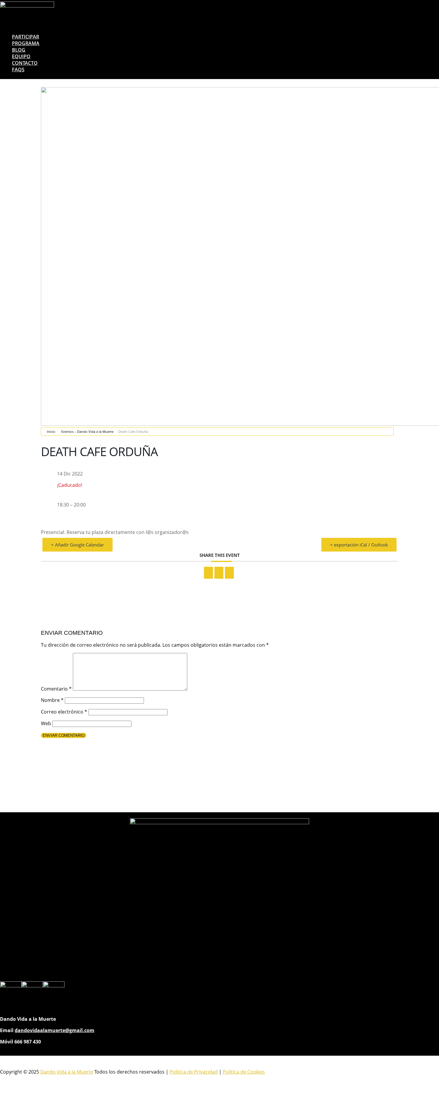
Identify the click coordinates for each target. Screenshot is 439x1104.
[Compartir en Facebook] (208, 573)
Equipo (21, 56)
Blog (18, 50)
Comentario (56, 688)
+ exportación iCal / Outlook (359, 545)
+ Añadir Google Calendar (77, 545)
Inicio (51, 431)
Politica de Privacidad (194, 1072)
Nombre (52, 700)
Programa (25, 43)
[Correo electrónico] (229, 573)
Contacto (25, 63)
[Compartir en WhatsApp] (218, 573)
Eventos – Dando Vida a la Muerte (87, 431)
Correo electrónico (64, 711)
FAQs (18, 69)
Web (46, 723)
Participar (25, 36)
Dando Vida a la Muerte (66, 1072)
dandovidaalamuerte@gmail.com (54, 1030)
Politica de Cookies (244, 1072)
